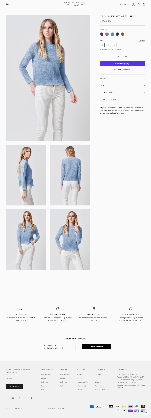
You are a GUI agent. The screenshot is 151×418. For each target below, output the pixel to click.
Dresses (44, 386)
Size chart (141, 40)
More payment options (122, 69)
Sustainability (82, 382)
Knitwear (44, 382)
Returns (98, 386)
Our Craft (80, 374)
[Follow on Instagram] (19, 398)
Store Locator (82, 386)
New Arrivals (45, 374)
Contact (98, 374)
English (123, 4)
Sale (42, 390)
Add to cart (123, 57)
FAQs (96, 378)
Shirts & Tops (46, 378)
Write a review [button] (96, 347)
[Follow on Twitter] (13, 398)
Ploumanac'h (122, 369)
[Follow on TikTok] (31, 398)
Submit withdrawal (102, 390)
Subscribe (14, 386)
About (79, 390)
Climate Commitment (131, 314)
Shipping (98, 382)
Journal (80, 378)
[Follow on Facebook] (7, 398)
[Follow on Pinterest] (25, 398)
